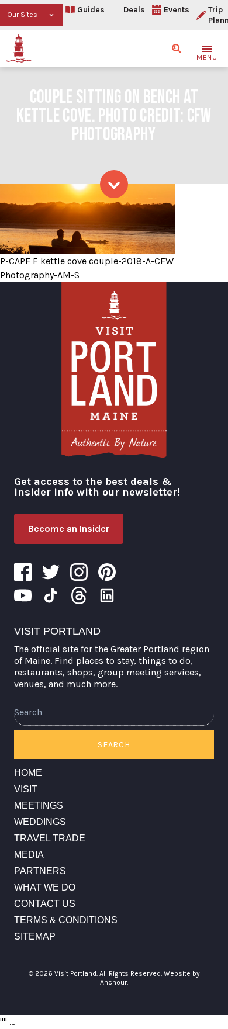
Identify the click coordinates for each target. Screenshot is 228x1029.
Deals (134, 10)
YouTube (22, 595)
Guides (91, 10)
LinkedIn (107, 595)
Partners (40, 871)
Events (176, 10)
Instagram (79, 572)
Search (114, 745)
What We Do (44, 887)
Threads (79, 595)
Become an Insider (68, 528)
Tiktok (51, 595)
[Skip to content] (114, 184)
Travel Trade (49, 838)
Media (29, 855)
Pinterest (107, 572)
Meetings (38, 805)
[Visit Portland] (18, 48)
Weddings (40, 822)
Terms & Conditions (66, 920)
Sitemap (35, 936)
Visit (25, 789)
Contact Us (44, 904)
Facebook (22, 572)
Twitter (51, 572)
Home (28, 773)
